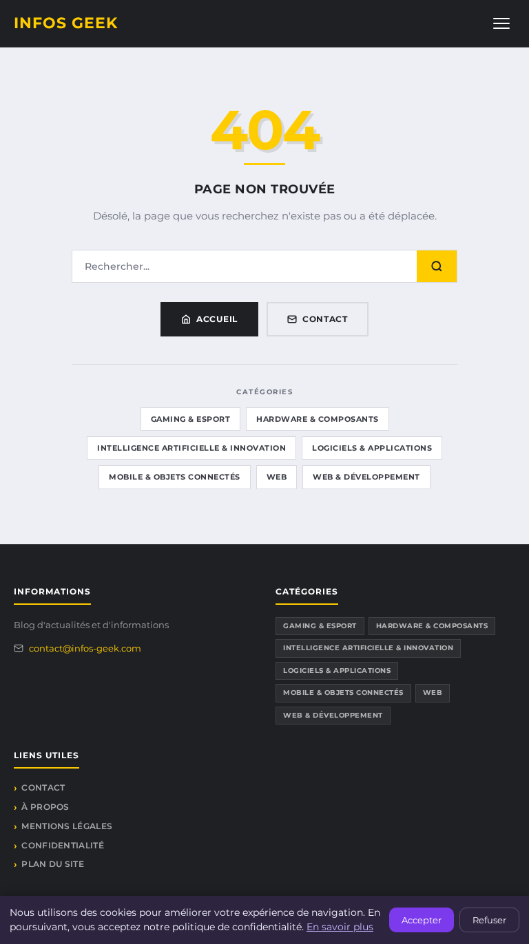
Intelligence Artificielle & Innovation (191, 448)
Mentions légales (66, 826)
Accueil (217, 319)
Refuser (489, 919)
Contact (325, 319)
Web (277, 477)
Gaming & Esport (191, 419)
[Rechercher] (437, 266)
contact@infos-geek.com (85, 648)
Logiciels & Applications (372, 448)
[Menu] (501, 23)
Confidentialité (62, 845)
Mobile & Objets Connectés (174, 477)
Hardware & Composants (317, 419)
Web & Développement (366, 477)
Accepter (422, 919)
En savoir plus (340, 927)
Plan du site (52, 864)
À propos (45, 807)
